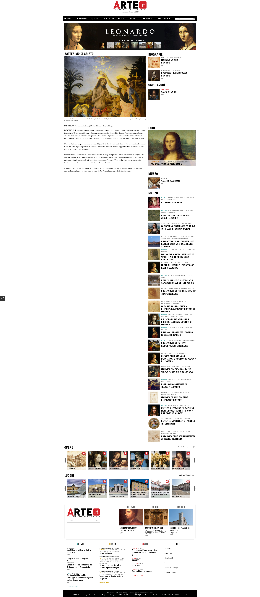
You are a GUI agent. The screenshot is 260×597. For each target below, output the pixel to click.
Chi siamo (168, 548)
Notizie (83, 18)
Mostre (110, 18)
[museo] (76, 488)
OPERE (68, 447)
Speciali (150, 18)
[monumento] (181, 488)
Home (70, 18)
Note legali (119, 592)
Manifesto (168, 553)
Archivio (167, 18)
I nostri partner (170, 563)
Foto (123, 18)
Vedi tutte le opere (184, 447)
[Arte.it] (130, 5)
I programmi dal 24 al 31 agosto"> (79, 563)
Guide (96, 18)
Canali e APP (169, 558)
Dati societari (110, 592)
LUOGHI (69, 475)
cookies (131, 592)
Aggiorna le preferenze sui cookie (143, 592)
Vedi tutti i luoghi (185, 475)
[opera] (76, 460)
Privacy (125, 592)
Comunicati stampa (171, 568)
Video (136, 18)
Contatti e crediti (170, 572)
